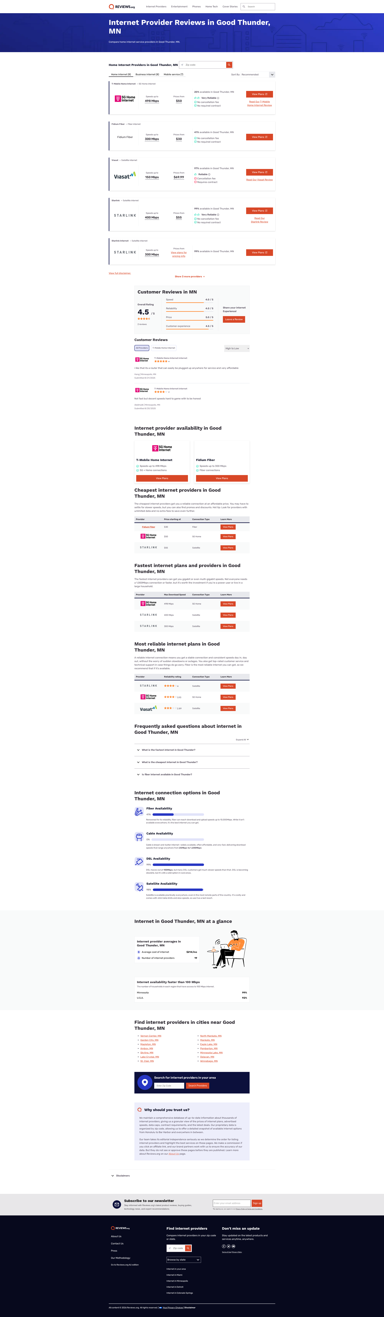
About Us (174, 1153)
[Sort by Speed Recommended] (258, 75)
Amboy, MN (146, 1048)
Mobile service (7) (173, 74)
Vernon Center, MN (150, 1035)
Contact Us (117, 1243)
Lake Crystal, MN (149, 1056)
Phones (196, 6)
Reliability (171, 308)
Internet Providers (156, 6)
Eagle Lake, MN (208, 1044)
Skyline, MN (146, 1052)
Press (114, 1250)
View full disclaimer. (120, 273)
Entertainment (179, 6)
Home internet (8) (121, 74)
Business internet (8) (147, 74)
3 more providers (190, 276)
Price (169, 317)
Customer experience (178, 326)
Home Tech (212, 6)
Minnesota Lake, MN (211, 1052)
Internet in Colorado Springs (179, 1293)
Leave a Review (234, 319)
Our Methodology (120, 1257)
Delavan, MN (207, 1056)
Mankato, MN (207, 1040)
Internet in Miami (174, 1275)
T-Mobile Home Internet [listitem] (164, 348)
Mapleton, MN (148, 1044)
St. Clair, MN (147, 1061)
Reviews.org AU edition (128, 1265)
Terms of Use (226, 1252)
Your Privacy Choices (173, 1307)
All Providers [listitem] (142, 348)
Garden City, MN (149, 1040)
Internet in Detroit (174, 1287)
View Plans (258, 94)
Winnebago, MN (209, 1061)
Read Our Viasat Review (259, 179)
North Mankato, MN (211, 1035)
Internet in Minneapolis (177, 1281)
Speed (169, 299)
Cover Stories (230, 6)
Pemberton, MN (209, 1048)
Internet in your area (176, 1269)
